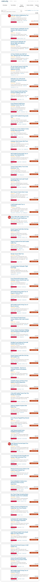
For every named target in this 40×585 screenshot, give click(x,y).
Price (35, 10)
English (15, 1)
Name (37, 10)
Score (32, 10)
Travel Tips (32, 1)
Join (35, 1)
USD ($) (11, 1)
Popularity (29, 10)
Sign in (38, 1)
